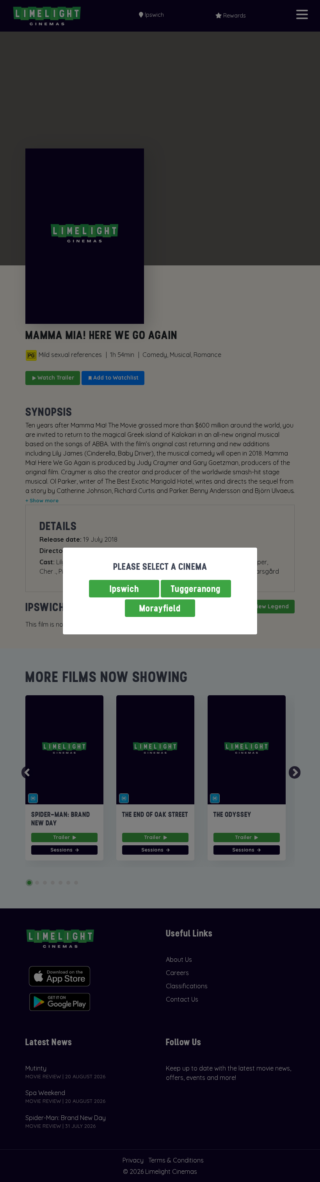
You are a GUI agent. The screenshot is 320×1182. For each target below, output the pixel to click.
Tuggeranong (196, 589)
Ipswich (124, 589)
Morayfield (160, 608)
